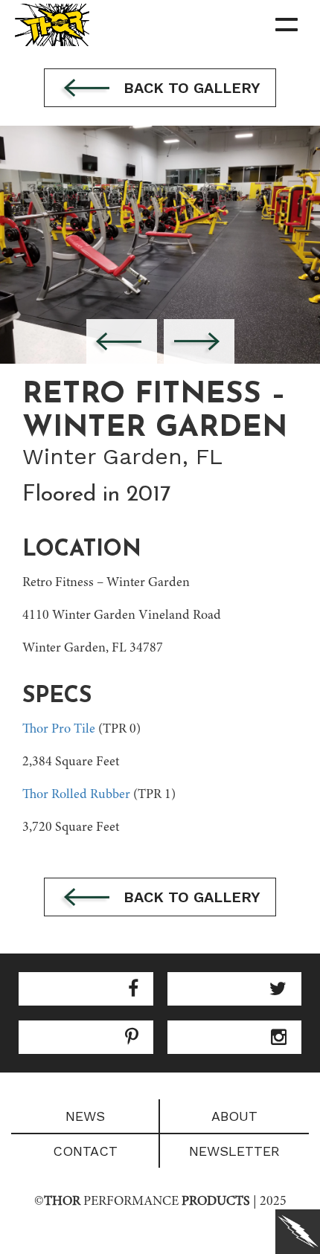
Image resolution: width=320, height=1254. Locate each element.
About (234, 1116)
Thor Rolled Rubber (76, 795)
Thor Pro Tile (58, 729)
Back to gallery (189, 88)
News (85, 1116)
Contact (85, 1151)
